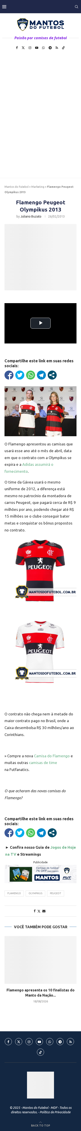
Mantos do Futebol (16, 186)
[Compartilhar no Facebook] (9, 375)
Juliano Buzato (30, 216)
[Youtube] (36, 47)
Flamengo (14, 893)
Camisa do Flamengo (52, 756)
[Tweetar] (19, 375)
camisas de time (43, 762)
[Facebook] (17, 47)
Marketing (37, 186)
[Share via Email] (43, 911)
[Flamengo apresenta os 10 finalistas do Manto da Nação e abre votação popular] (40, 960)
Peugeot (55, 893)
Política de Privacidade (55, 1112)
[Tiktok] (63, 47)
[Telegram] (50, 47)
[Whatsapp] (43, 47)
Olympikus (35, 893)
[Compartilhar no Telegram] (41, 375)
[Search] (76, 6)
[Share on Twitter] (38, 911)
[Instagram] (30, 47)
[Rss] (57, 47)
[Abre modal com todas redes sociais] (52, 375)
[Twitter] (23, 47)
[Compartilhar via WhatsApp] (30, 375)
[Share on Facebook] (35, 911)
